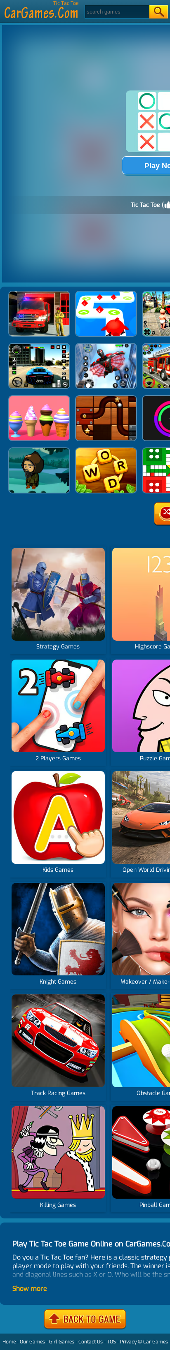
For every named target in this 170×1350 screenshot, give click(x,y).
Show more (29, 1288)
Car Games (155, 1341)
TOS (111, 1341)
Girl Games (61, 1341)
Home (9, 1341)
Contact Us (90, 1341)
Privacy (128, 1341)
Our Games (32, 1341)
